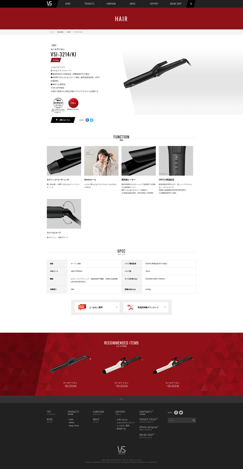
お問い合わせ (122, 420)
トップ (51, 32)
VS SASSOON (52, 4)
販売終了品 (121, 429)
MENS (71, 423)
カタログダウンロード (126, 423)
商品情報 (60, 32)
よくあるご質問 (123, 426)
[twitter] (91, 120)
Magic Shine (74, 426)
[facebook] (87, 120)
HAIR (68, 32)
